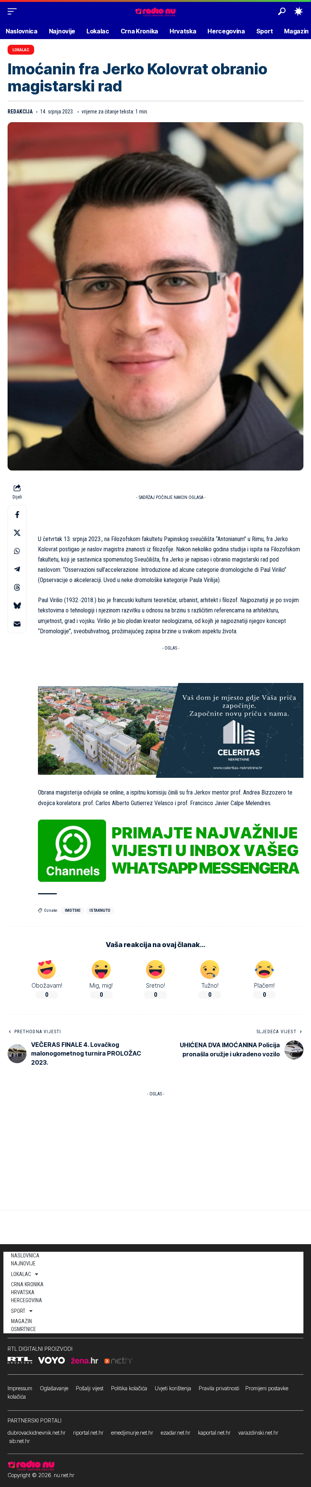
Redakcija (20, 112)
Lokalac (21, 49)
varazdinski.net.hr (258, 1432)
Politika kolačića (129, 1388)
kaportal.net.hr (214, 1432)
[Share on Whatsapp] (17, 551)
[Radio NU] (155, 11)
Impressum (20, 1388)
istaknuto (100, 910)
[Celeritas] (170, 729)
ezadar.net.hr (175, 1432)
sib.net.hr (19, 1441)
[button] (14, 11)
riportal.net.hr (88, 1432)
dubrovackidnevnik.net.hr (37, 1432)
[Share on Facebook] (17, 514)
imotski (72, 910)
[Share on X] (17, 533)
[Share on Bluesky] (17, 605)
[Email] (17, 624)
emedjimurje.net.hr (132, 1432)
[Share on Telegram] (17, 569)
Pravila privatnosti (219, 1388)
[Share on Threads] (17, 587)
